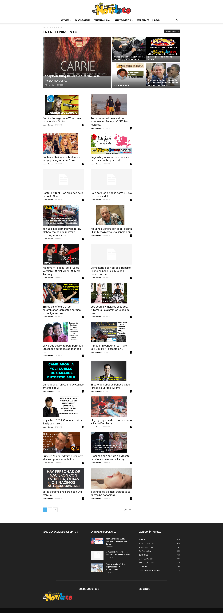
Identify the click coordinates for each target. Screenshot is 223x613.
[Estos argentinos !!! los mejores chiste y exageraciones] (97, 567)
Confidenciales (82, 20)
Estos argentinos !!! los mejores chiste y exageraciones (115, 566)
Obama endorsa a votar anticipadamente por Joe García (116, 541)
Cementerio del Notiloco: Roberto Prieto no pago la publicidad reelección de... (111, 271)
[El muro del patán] (129, 72)
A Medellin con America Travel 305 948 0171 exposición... (109, 347)
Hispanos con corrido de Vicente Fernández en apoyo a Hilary (110, 457)
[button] (177, 20)
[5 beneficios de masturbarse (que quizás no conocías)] (111, 478)
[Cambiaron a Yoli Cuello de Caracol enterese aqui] (63, 371)
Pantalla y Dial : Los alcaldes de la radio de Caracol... (63, 194)
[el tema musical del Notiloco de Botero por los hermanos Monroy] (163, 46)
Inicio (44, 27)
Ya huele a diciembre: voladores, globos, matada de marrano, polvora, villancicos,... (62, 232)
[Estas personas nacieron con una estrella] (63, 478)
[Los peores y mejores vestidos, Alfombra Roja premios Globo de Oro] (111, 293)
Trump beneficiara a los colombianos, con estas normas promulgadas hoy (62, 310)
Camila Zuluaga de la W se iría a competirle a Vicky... (62, 120)
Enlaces (156, 20)
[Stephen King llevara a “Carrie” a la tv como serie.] (77, 56)
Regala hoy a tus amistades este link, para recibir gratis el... (110, 159)
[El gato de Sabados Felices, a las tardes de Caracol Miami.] (111, 371)
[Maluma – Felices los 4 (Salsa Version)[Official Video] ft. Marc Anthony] (63, 254)
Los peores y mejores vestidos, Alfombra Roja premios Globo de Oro (110, 310)
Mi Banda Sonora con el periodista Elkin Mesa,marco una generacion (111, 230)
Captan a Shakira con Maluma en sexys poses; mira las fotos (62, 159)
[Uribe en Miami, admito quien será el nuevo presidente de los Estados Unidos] (63, 442)
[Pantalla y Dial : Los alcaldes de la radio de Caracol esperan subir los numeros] (63, 179)
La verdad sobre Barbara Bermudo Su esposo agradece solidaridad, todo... (63, 349)
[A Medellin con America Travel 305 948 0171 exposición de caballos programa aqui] (111, 332)
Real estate (143, 20)
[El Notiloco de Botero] (111, 8)
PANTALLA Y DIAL (102, 20)
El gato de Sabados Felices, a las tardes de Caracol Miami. (110, 386)
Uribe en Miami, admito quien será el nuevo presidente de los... (63, 457)
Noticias (65, 20)
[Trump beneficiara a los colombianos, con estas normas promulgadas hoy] (63, 293)
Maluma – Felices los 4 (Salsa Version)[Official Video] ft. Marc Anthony (61, 271)
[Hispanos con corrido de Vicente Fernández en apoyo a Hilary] (111, 442)
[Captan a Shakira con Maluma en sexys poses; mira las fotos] (63, 143)
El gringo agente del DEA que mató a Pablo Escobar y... (111, 422)
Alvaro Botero (50, 85)
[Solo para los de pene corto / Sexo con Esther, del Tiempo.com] (111, 179)
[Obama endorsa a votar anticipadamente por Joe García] (97, 541)
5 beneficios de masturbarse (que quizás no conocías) (110, 493)
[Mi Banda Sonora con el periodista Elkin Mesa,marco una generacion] (111, 215)
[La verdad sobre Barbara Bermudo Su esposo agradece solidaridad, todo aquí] (63, 332)
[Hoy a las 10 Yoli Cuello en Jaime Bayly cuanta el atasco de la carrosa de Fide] (63, 406)
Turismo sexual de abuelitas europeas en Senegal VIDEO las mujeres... (109, 121)
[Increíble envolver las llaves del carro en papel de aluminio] (129, 48)
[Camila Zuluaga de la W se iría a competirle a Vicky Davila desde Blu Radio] (63, 104)
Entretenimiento (122, 20)
